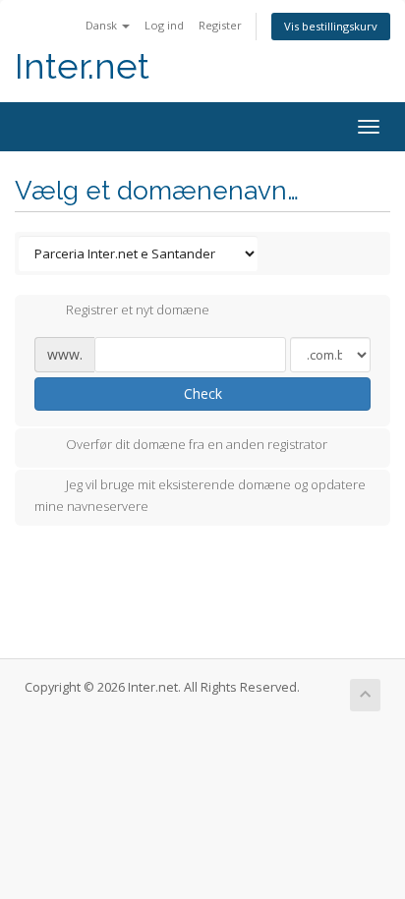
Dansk (103, 25)
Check (203, 393)
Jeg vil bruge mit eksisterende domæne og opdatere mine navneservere (200, 495)
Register (220, 25)
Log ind (164, 25)
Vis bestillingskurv (330, 26)
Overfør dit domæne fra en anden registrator (196, 444)
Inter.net (82, 66)
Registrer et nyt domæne (137, 310)
